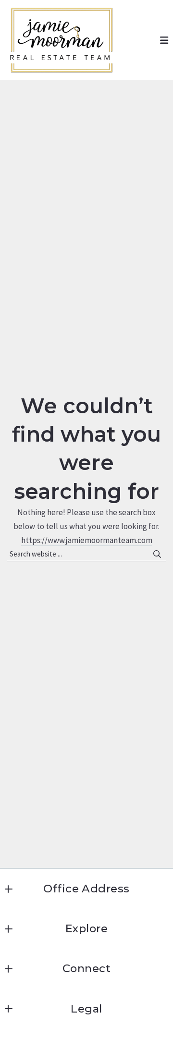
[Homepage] (61, 40)
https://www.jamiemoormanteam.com (86, 540)
